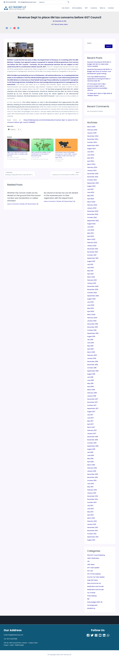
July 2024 (90, 152)
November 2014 (92, 499)
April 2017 (90, 424)
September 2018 (92, 371)
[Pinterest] (14, 28)
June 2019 (90, 343)
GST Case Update (93, 568)
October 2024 (92, 142)
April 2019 (90, 349)
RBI (88, 599)
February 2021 (92, 280)
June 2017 (90, 418)
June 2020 (90, 305)
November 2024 (92, 139)
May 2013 (90, 512)
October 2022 (92, 217)
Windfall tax (91, 608)
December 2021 (92, 249)
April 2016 (90, 462)
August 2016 (91, 449)
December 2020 (92, 286)
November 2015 (92, 477)
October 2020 (92, 293)
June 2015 (90, 484)
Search (89, 43)
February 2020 (92, 318)
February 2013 (92, 521)
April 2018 (90, 387)
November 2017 (92, 402)
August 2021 (91, 261)
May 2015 (90, 487)
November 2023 (92, 177)
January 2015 (91, 493)
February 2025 (92, 130)
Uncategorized (92, 605)
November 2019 (92, 327)
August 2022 (91, 224)
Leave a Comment (13, 204)
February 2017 (92, 430)
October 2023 (92, 180)
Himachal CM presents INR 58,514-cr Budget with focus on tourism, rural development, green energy (99, 71)
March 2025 (91, 127)
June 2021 (90, 268)
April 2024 (90, 161)
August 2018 (91, 374)
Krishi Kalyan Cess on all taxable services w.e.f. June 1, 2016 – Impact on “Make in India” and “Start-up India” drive (66, 154)
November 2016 (92, 440)
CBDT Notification (93, 558)
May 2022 (90, 233)
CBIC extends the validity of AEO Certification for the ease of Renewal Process (41, 154)
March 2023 (91, 202)
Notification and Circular (95, 586)
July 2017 (90, 415)
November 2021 (92, 252)
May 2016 (90, 459)
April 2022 (90, 236)
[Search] (68, 2)
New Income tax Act (94, 583)
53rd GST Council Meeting (96, 555)
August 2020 (91, 299)
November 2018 (92, 365)
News (66, 24)
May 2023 (90, 196)
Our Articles (91, 593)
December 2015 (92, 474)
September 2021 (92, 258)
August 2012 (91, 540)
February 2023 (92, 205)
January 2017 (91, 434)
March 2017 (91, 427)
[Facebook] (7, 28)
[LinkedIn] (104, 635)
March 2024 (91, 164)
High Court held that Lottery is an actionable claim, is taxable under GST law (17, 154)
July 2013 (90, 506)
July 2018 (90, 377)
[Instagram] (96, 635)
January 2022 (91, 246)
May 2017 (90, 421)
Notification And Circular (95, 590)
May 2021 (90, 271)
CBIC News (91, 565)
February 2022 (92, 243)
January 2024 (92, 171)
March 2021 (91, 277)
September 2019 (92, 333)
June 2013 (90, 509)
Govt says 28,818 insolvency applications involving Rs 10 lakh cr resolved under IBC (99, 79)
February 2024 (92, 167)
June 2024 (90, 155)
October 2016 (91, 443)
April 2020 (90, 311)
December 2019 (92, 324)
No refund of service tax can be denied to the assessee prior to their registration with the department (61, 195)
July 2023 (90, 189)
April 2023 (90, 199)
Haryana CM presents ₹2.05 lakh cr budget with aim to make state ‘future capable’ (99, 64)
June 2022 (90, 230)
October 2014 (92, 502)
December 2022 (92, 211)
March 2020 (91, 315)
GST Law (90, 571)
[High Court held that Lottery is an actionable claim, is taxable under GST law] (18, 145)
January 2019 (91, 358)
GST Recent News (57, 24)
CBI (88, 561)
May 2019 (90, 346)
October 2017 (91, 405)
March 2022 (91, 239)
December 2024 (92, 136)
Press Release (92, 596)
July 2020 (90, 302)
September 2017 (92, 408)
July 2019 (90, 340)
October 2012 (91, 534)
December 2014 (92, 496)
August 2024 (91, 149)
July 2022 (90, 227)
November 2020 (92, 289)
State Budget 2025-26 (94, 602)
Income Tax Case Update (96, 577)
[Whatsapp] (108, 635)
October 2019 (91, 330)
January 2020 (91, 321)
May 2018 (90, 383)
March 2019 (91, 352)
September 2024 (93, 145)
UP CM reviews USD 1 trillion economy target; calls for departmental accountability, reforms (97, 87)
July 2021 (90, 264)
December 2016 (92, 437)
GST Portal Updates (94, 574)
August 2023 (91, 186)
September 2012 (92, 537)
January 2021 (91, 283)
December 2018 (92, 362)
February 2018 (92, 393)
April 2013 (90, 515)
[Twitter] (10, 28)
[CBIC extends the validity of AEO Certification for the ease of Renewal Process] (42, 145)
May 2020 (90, 308)
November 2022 (92, 214)
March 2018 (91, 390)
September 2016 (92, 446)
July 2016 (90, 452)
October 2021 (91, 255)
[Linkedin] (18, 28)
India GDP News (92, 580)
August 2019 (91, 336)
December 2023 (92, 174)
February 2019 (92, 355)
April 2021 (90, 274)
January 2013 (91, 524)
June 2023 (90, 192)
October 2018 (91, 368)
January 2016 (91, 471)
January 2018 (91, 396)
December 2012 (92, 527)
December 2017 (92, 399)
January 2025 (91, 133)
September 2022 (93, 221)
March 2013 (91, 518)
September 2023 (93, 183)
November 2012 (92, 531)
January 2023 (91, 208)
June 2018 (90, 380)
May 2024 (90, 158)
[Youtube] (100, 635)
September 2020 (93, 296)
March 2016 (91, 465)
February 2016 (92, 468)
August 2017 (91, 412)
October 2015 (91, 480)
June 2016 (90, 455)
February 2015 (92, 490)
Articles (22, 204)
